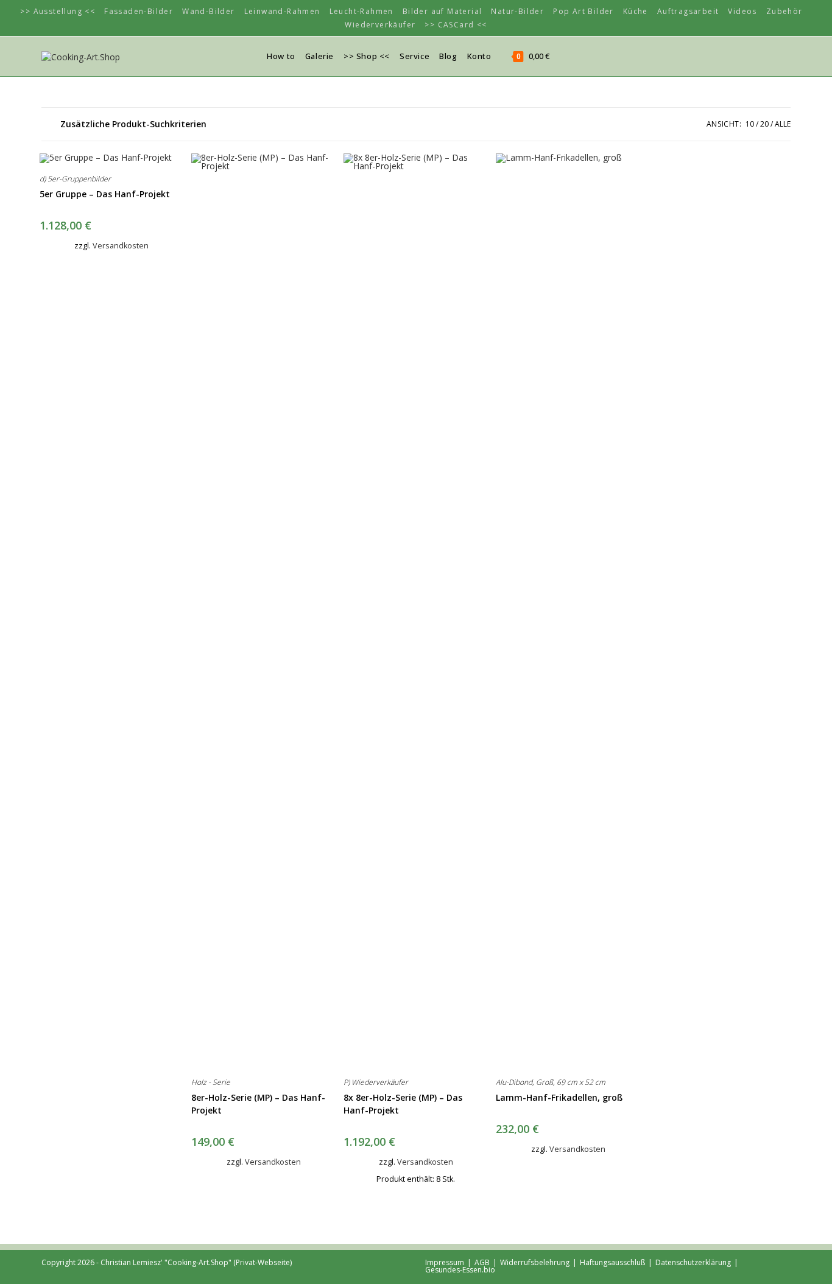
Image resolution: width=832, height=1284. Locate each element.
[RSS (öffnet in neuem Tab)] (768, 55)
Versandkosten (121, 245)
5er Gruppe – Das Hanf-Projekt (105, 194)
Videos (742, 11)
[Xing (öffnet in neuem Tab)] (750, 55)
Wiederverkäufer (380, 24)
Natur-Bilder (517, 11)
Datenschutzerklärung (693, 1262)
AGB (482, 1262)
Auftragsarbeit (688, 11)
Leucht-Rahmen (361, 11)
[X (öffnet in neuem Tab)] (731, 55)
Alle (783, 124)
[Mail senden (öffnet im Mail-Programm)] (786, 55)
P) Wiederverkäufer (376, 1082)
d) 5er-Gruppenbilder (75, 179)
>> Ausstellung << (57, 11)
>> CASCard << (456, 24)
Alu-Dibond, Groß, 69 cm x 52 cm (550, 1082)
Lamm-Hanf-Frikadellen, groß (559, 1097)
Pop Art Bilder (583, 11)
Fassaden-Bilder (138, 11)
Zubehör (784, 11)
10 (750, 124)
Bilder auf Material (442, 11)
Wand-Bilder (208, 11)
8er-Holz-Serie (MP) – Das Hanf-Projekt (258, 1104)
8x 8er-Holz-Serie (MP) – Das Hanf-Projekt (403, 1104)
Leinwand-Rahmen (282, 11)
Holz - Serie (210, 1082)
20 (764, 124)
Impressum (444, 1262)
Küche (635, 11)
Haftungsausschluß (612, 1262)
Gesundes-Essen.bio (460, 1270)
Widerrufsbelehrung (534, 1262)
